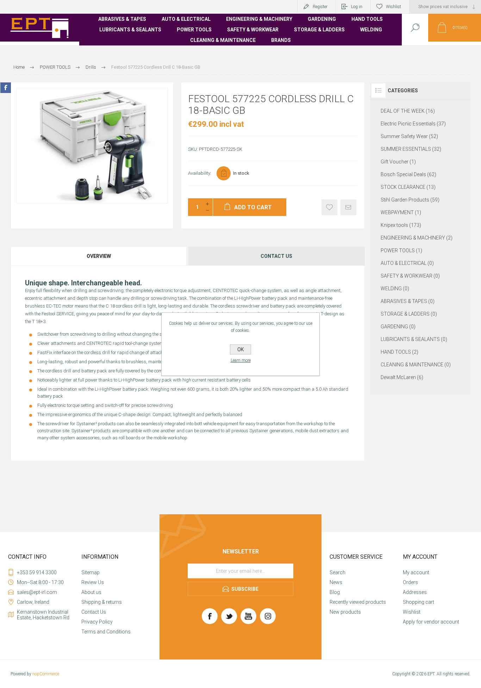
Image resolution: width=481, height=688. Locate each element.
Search (337, 572)
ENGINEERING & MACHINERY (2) (416, 238)
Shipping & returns (101, 602)
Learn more (241, 360)
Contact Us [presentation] (276, 256)
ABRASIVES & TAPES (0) (408, 301)
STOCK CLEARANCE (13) (408, 187)
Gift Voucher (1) (398, 162)
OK (240, 349)
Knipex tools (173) (401, 225)
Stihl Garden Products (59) (410, 200)
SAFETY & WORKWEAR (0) (410, 276)
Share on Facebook (5, 87)
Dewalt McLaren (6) (402, 377)
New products (345, 612)
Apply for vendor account (431, 622)
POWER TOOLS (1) (401, 250)
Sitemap (90, 572)
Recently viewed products (358, 602)
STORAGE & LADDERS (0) (409, 314)
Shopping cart (418, 602)
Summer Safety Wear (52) (409, 136)
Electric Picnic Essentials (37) (413, 123)
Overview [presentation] (99, 256)
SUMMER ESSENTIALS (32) (411, 149)
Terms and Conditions (106, 631)
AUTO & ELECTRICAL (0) (407, 263)
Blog (335, 592)
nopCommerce (45, 673)
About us (91, 592)
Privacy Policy (97, 622)
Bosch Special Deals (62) (408, 174)
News (336, 582)
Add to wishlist (329, 207)
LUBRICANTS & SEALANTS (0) (414, 339)
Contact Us (93, 612)
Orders (410, 582)
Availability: (199, 173)
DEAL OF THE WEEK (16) (408, 111)
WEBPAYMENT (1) (401, 212)
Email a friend (348, 207)
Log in (356, 6)
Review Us (92, 582)
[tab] (99, 256)
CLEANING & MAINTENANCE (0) (416, 364)
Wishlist (411, 612)
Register (320, 6)
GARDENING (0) (398, 326)
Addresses (415, 592)
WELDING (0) (395, 288)
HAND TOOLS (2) (399, 352)
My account (416, 572)
